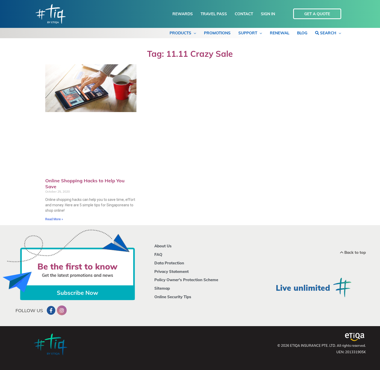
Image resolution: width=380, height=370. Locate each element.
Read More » (54, 219)
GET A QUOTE (317, 13)
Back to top (354, 252)
